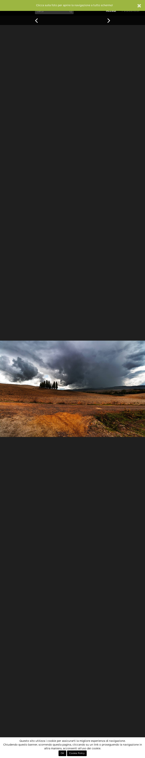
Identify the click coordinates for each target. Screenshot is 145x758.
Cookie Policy (77, 753)
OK (62, 753)
